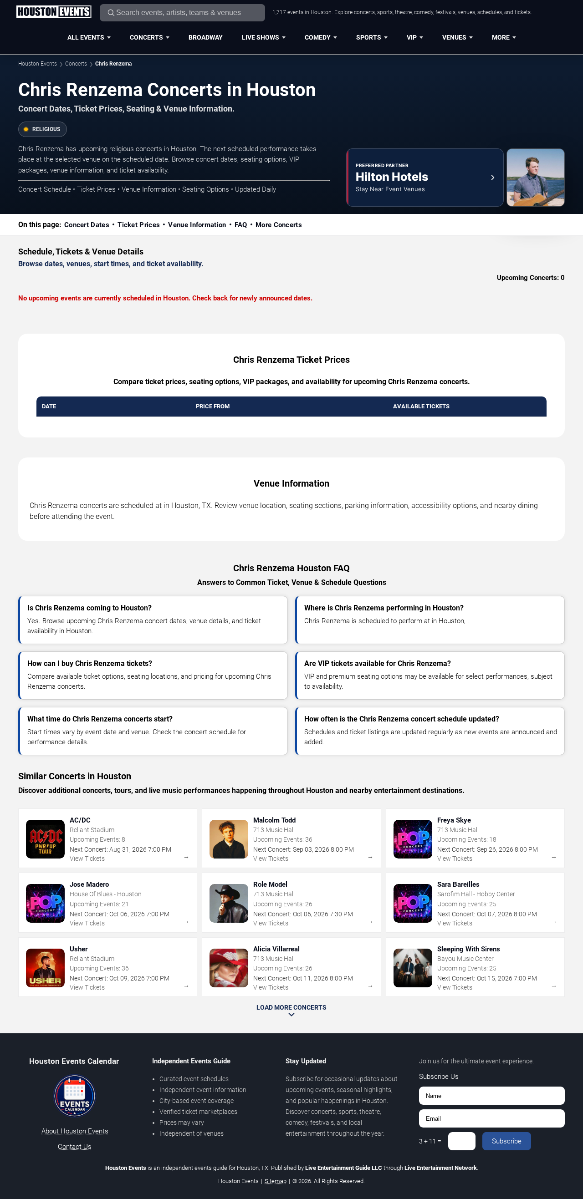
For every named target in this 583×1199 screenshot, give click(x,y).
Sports (368, 37)
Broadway (206, 37)
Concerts (146, 37)
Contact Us (75, 1147)
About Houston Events (74, 1131)
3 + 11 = (430, 1141)
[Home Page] (54, 12)
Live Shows (260, 37)
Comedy (318, 37)
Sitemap (275, 1181)
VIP (412, 37)
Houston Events (37, 64)
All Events (85, 37)
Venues (454, 37)
